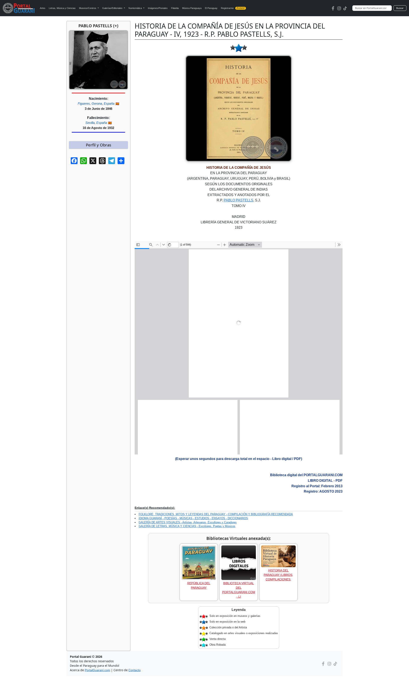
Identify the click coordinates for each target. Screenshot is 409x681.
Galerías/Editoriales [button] (112, 8)
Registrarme (233, 8)
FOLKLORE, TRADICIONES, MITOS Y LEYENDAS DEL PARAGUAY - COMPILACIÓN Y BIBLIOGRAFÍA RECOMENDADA (216, 514)
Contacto (134, 670)
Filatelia (175, 8)
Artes (42, 8)
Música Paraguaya (192, 8)
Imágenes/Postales (158, 8)
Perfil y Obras (98, 144)
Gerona (97, 103)
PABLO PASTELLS (238, 200)
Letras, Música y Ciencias (62, 8)
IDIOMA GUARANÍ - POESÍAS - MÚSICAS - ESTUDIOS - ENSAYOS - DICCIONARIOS (193, 518)
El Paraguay (211, 8)
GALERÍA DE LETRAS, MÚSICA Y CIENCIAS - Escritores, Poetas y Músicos (187, 526)
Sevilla (90, 122)
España (109, 103)
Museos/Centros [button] (88, 8)
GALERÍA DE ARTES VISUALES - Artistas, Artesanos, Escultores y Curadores (188, 522)
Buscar (400, 8)
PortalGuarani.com (97, 670)
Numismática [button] (135, 8)
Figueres (84, 103)
